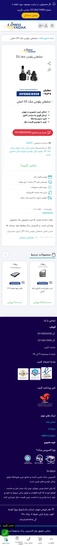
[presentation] (5, 254)
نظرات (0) (37, 209)
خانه (52, 38)
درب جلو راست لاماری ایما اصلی (42, 290)
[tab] (47, 209)
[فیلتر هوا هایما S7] (15, 274)
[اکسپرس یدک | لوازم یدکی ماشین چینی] (14, 25)
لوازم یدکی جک (28, 148)
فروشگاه (43, 38)
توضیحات (48, 209)
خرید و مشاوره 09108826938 (31, 132)
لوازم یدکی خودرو (35, 151)
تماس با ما (32, 15)
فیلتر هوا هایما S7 (14, 288)
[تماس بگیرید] (5, 532)
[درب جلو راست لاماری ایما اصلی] (42, 274)
